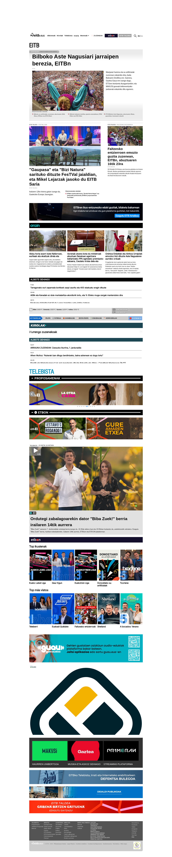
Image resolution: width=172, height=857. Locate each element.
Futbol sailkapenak (69, 834)
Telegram (134, 831)
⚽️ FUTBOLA (56, 318)
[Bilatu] (135, 36)
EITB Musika (47, 832)
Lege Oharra (71, 844)
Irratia (76, 36)
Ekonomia (58, 826)
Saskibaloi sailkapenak (70, 836)
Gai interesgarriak (97, 833)
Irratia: (46, 822)
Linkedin (134, 833)
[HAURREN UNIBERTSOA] (49, 750)
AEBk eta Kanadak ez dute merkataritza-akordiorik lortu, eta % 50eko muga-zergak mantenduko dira (76, 295)
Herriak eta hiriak (97, 834)
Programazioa (36, 824)
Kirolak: (67, 822)
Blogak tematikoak (97, 836)
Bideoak (34, 828)
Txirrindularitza (68, 826)
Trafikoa (93, 825)
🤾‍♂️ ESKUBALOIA (96, 318)
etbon (43, 412)
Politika (58, 828)
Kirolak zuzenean (69, 838)
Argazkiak (80, 826)
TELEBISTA (41, 371)
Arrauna (66, 830)
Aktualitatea (59, 824)
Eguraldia (58, 834)
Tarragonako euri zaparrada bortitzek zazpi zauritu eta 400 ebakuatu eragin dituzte (68, 287)
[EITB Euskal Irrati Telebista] (37, 35)
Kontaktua (116, 844)
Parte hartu (95, 831)
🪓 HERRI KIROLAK (110, 318)
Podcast (46, 838)
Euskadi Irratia (48, 824)
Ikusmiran (58, 832)
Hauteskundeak (96, 827)
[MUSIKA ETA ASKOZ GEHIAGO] (85, 750)
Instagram (134, 829)
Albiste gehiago (40, 279)
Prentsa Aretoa (96, 839)
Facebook (134, 824)
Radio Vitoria (47, 828)
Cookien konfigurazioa (95, 844)
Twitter (133, 827)
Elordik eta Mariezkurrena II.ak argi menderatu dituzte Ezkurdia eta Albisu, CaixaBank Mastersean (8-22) (78, 363)
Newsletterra (135, 823)
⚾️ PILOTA (46, 318)
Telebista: (35, 822)
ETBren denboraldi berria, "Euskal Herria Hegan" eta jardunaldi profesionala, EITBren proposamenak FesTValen (83, 195)
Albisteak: (59, 822)
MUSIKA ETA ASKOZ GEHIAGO (84, 764)
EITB (34, 45)
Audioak (79, 828)
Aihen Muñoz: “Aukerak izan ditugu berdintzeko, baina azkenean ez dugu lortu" (66, 355)
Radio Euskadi (48, 826)
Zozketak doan (96, 828)
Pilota (65, 828)
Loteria (93, 830)
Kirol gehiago (67, 832)
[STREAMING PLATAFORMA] (121, 750)
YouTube (134, 835)
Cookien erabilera (81, 844)
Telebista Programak (37, 826)
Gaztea (46, 830)
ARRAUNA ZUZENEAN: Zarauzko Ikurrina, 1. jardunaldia (55, 348)
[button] (77, 406)
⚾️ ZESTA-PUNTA (82, 318)
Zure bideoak (121, 312)
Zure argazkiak (122, 309)
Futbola (66, 824)
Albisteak (51, 36)
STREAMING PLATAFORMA (118, 764)
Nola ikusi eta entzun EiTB (100, 837)
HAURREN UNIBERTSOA (45, 764)
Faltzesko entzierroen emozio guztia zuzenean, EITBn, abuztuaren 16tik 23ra (123, 156)
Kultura (58, 830)
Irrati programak (48, 836)
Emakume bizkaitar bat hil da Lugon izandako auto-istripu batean (60, 303)
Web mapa (124, 844)
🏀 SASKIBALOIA (69, 318)
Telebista (68, 36)
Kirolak (60, 36)
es (142, 36)
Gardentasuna (107, 844)
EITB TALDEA (125, 36)
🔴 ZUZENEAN (134, 318)
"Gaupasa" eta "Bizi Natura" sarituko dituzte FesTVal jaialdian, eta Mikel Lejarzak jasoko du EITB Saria (63, 176)
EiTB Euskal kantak (49, 834)
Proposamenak (47, 378)
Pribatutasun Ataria (60, 844)
